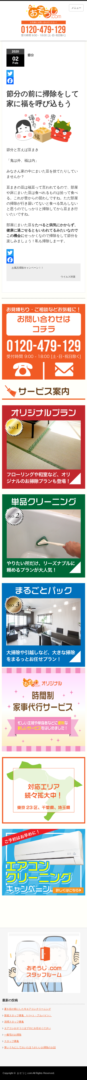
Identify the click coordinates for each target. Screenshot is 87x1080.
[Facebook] (43, 80)
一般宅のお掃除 (12, 1034)
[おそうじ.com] (43, 11)
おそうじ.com (24, 1073)
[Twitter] (43, 73)
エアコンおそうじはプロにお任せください (27, 1028)
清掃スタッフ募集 (14, 1021)
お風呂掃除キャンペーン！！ (28, 267)
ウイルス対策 (68, 276)
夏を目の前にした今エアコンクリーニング (27, 1009)
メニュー (76, 7)
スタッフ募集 (11, 1041)
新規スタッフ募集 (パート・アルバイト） (28, 1015)
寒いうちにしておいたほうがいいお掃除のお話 (30, 1047)
